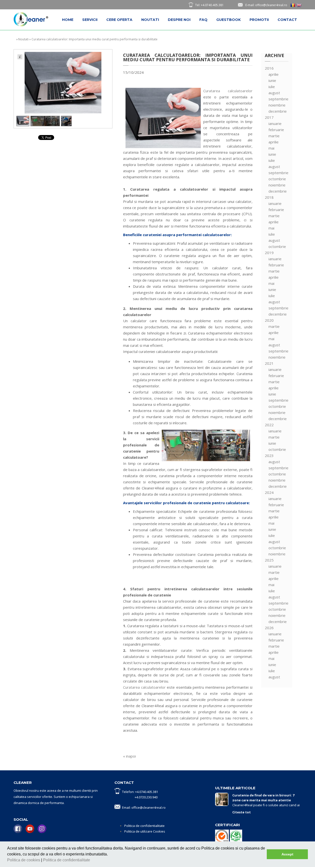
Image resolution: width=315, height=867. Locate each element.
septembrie (278, 98)
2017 (269, 117)
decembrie (277, 111)
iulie (271, 86)
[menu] (276, 372)
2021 (269, 363)
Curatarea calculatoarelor (228, 90)
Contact (287, 19)
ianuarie (275, 123)
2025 (269, 560)
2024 (269, 492)
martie (274, 135)
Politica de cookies (24, 860)
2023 (269, 455)
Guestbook (228, 19)
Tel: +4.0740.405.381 (209, 5)
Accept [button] (287, 854)
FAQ (203, 19)
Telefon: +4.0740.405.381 (140, 792)
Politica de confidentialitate (67, 860)
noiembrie (276, 105)
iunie (272, 80)
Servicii (89, 19)
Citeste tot (241, 812)
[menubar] (179, 19)
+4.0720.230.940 (146, 797)
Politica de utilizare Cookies (144, 831)
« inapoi (129, 756)
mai (271, 148)
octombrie (277, 178)
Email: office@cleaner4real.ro (144, 807)
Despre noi (179, 19)
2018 (269, 197)
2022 (269, 424)
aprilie (273, 74)
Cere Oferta (119, 19)
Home (67, 19)
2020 (269, 320)
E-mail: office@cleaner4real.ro (266, 5)
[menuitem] (68, 19)
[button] (92, 860)
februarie (276, 129)
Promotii (259, 19)
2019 (269, 252)
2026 (269, 627)
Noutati (150, 19)
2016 (269, 68)
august (274, 92)
